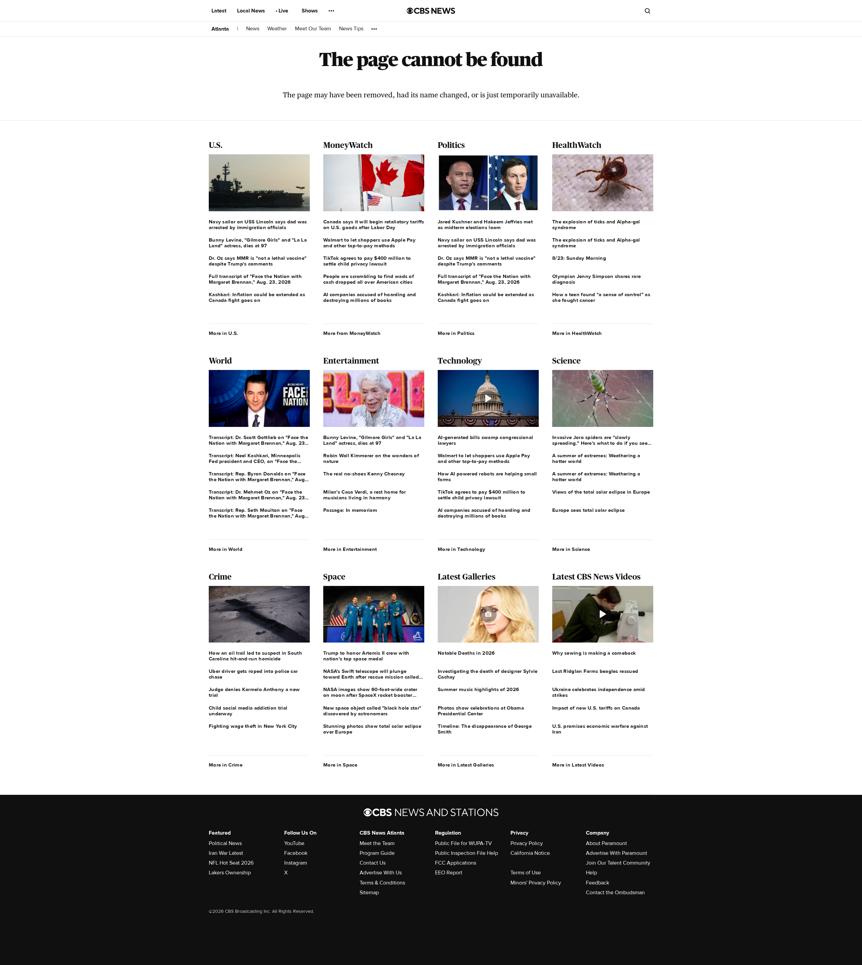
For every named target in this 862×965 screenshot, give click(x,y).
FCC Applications (455, 863)
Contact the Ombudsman (615, 892)
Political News (225, 843)
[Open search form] (647, 11)
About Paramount (606, 843)
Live (284, 10)
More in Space (340, 765)
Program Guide (377, 853)
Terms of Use (525, 872)
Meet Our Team (313, 29)
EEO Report (448, 872)
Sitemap (369, 892)
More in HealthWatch (577, 333)
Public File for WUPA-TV (463, 843)
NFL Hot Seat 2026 (231, 863)
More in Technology (461, 549)
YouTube (294, 843)
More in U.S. (223, 333)
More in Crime (225, 765)
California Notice (530, 853)
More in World (225, 549)
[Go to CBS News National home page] (431, 10)
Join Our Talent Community (618, 863)
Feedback (597, 882)
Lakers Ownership (230, 872)
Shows (310, 10)
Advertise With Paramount (616, 853)
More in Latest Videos (578, 765)
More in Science (571, 549)
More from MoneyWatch (351, 333)
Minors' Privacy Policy (535, 882)
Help (591, 872)
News (252, 29)
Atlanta (220, 29)
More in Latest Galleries (466, 765)
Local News (251, 10)
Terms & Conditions (382, 882)
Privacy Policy (526, 843)
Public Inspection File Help (466, 853)
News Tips (351, 29)
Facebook (295, 853)
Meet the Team (377, 843)
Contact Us (373, 863)
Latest (219, 10)
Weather (277, 29)
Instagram (295, 863)
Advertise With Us (381, 872)
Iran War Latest (226, 853)
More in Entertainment (350, 549)
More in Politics (456, 333)
